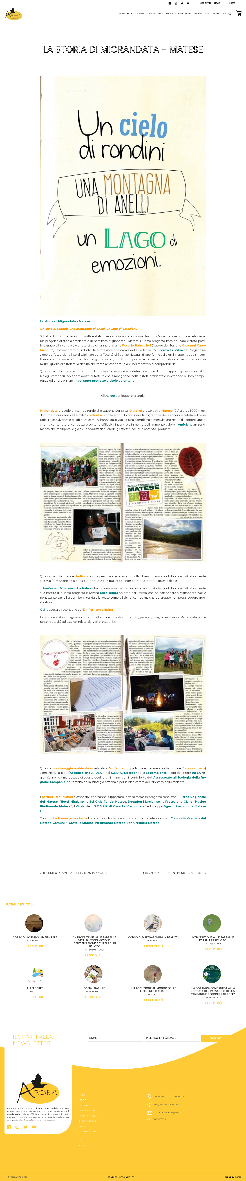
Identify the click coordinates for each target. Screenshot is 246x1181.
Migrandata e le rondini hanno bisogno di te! (173, 872)
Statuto (113, 1177)
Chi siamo (140, 13)
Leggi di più (35, 946)
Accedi (232, 3)
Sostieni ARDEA (218, 13)
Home (122, 13)
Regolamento (127, 1177)
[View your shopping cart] (238, 13)
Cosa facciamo (154, 13)
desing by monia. (232, 1177)
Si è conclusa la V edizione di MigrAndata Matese (75, 872)
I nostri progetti (175, 13)
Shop (206, 13)
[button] (167, 1096)
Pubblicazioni (192, 13)
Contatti (205, 3)
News (217, 3)
